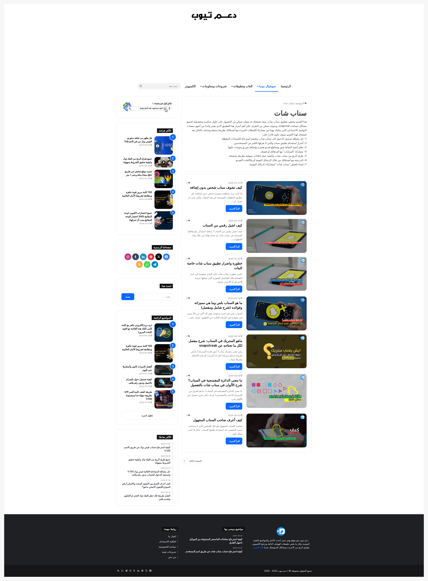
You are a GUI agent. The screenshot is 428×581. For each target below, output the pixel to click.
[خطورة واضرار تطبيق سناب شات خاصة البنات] (276, 274)
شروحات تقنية (169, 552)
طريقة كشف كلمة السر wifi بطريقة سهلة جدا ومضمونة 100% (138, 395)
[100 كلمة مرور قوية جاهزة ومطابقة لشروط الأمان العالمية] (163, 199)
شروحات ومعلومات (214, 86)
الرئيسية (286, 86)
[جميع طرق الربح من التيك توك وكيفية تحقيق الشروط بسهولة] (163, 162)
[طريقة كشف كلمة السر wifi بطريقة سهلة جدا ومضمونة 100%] (163, 399)
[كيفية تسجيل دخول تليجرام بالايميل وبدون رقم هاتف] (163, 383)
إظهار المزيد (147, 415)
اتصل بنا (172, 536)
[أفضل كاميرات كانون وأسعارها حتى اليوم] (163, 370)
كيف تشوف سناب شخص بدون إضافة (216, 187)
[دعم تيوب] (214, 16)
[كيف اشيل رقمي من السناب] (276, 236)
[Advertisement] (214, 51)
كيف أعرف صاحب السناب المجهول (217, 420)
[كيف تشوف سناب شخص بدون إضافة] (276, 198)
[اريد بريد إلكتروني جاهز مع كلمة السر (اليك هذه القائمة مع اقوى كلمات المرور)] (163, 332)
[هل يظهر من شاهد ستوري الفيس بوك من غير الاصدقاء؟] (163, 145)
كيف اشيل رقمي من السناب (222, 225)
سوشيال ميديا (267, 86)
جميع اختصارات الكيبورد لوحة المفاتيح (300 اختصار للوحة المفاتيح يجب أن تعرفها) (138, 216)
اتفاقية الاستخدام (167, 541)
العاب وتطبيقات (242, 86)
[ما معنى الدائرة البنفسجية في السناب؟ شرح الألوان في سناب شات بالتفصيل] (276, 391)
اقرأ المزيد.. (234, 208)
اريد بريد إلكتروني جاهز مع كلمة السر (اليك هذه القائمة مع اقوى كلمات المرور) (137, 328)
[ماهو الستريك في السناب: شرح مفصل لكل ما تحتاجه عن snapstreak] (276, 351)
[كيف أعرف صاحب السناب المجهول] (276, 431)
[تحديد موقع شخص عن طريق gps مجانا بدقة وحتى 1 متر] (163, 179)
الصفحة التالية (195, 460)
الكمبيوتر (190, 86)
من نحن (172, 557)
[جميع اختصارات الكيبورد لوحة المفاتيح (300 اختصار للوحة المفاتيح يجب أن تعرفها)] (163, 220)
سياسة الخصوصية (167, 546)
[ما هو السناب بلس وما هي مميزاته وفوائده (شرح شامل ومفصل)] (276, 313)
